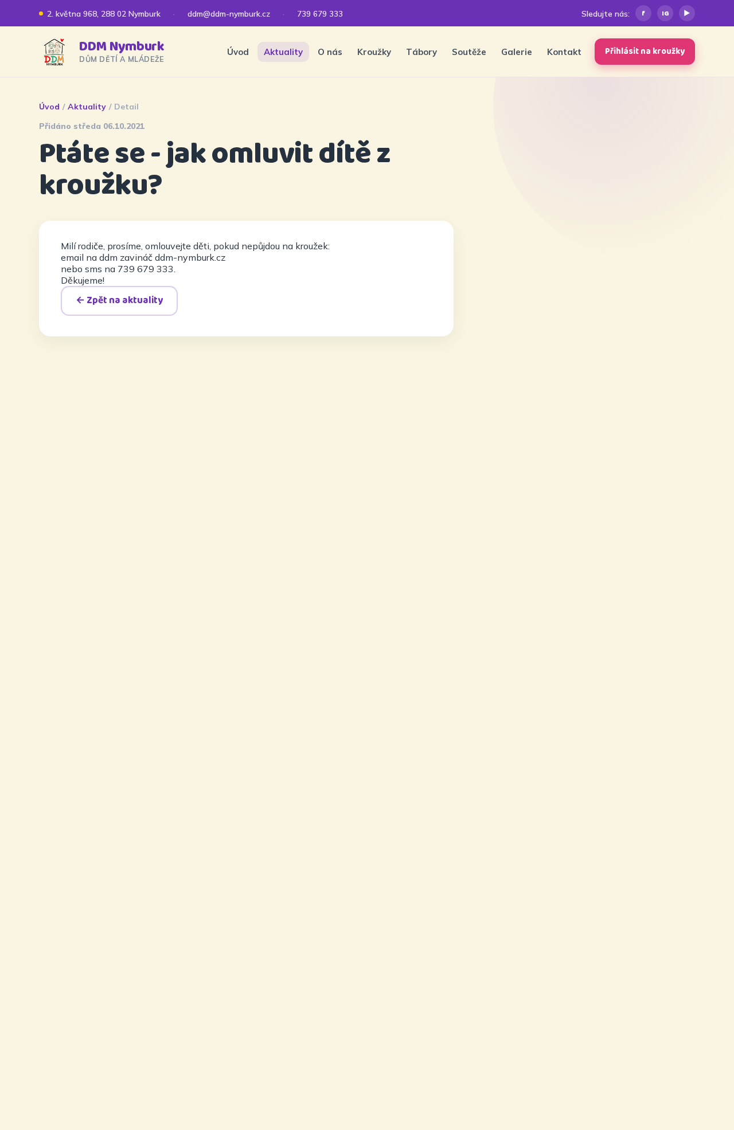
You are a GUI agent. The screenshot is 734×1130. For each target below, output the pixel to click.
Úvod (238, 51)
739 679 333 (320, 13)
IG (665, 13)
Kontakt (564, 51)
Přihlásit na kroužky (645, 51)
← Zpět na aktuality (119, 300)
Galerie (516, 51)
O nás (330, 51)
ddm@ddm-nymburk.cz (229, 13)
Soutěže (469, 51)
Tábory (421, 51)
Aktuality (283, 51)
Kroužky (374, 51)
